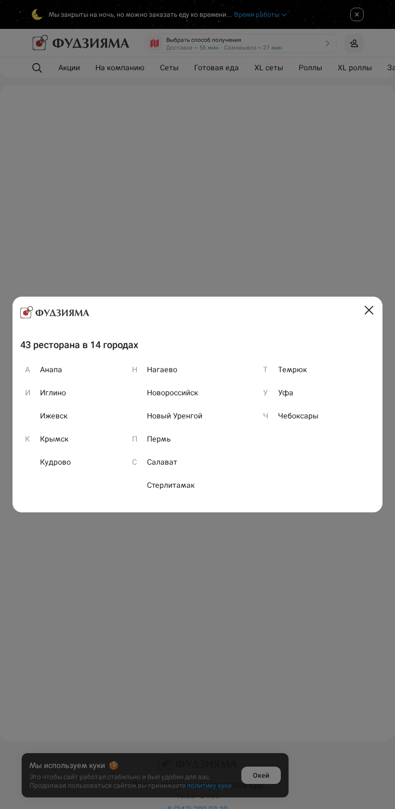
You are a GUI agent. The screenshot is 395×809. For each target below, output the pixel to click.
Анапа (51, 369)
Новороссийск (172, 392)
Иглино (53, 392)
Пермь (159, 439)
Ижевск (53, 415)
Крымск (54, 439)
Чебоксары (298, 415)
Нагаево (162, 369)
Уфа (285, 392)
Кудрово (55, 462)
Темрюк (292, 369)
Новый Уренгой (174, 415)
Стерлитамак (171, 485)
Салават (162, 462)
